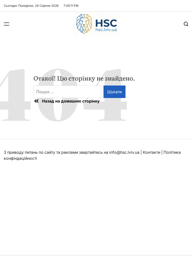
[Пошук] (186, 24)
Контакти (151, 152)
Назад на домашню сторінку (71, 101)
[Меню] (6, 24)
